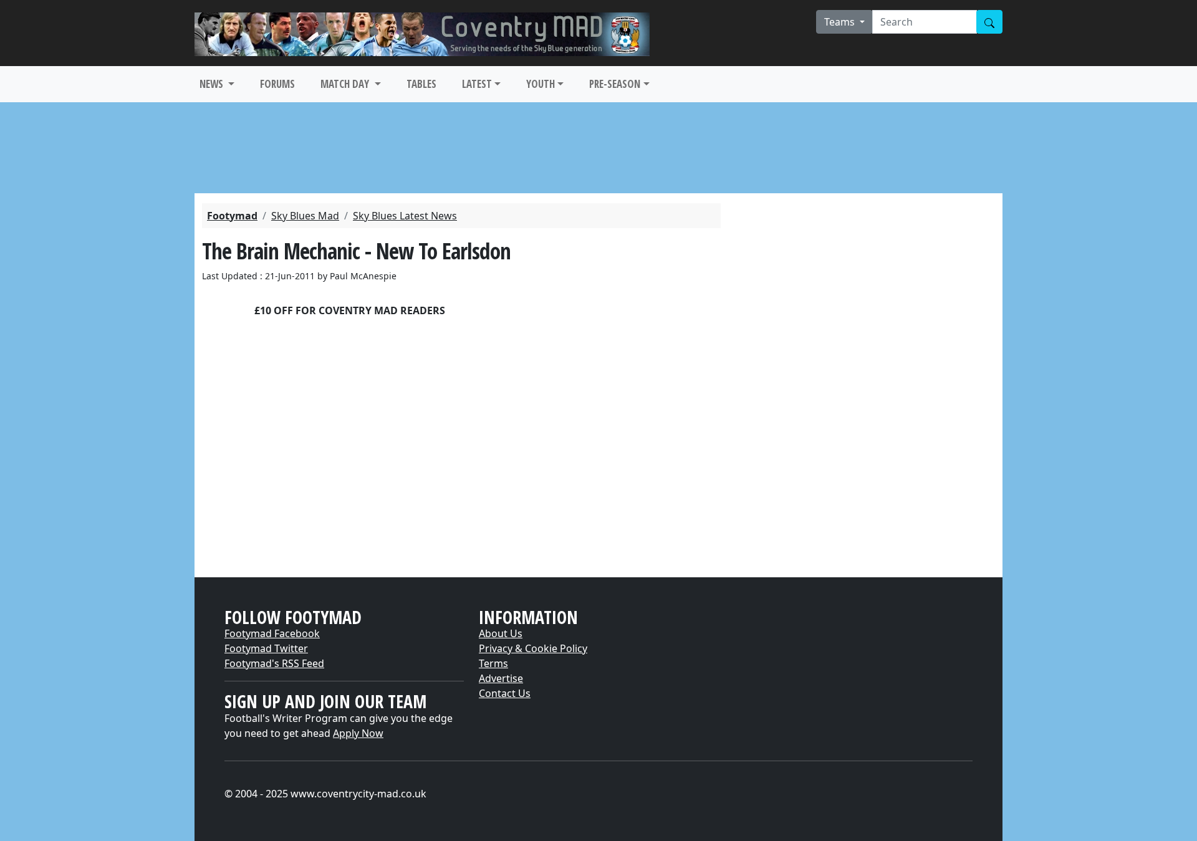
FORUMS (277, 84)
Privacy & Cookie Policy (533, 648)
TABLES (421, 84)
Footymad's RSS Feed (274, 663)
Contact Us (505, 693)
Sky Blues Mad (305, 216)
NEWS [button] (213, 84)
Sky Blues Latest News (405, 216)
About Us (500, 633)
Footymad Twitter (266, 648)
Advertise (501, 678)
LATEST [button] (477, 84)
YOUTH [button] (540, 84)
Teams (840, 22)
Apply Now (358, 733)
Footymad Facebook (272, 633)
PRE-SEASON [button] (614, 84)
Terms (493, 663)
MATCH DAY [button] (346, 84)
